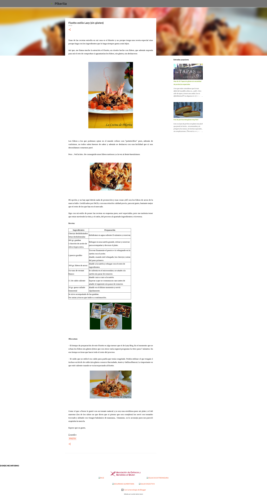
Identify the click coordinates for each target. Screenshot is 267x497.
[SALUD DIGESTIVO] (147, 484)
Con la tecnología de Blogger (135, 490)
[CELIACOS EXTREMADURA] (158, 478)
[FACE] (101, 478)
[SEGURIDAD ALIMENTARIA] (123, 484)
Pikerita (61, 3)
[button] (69, 29)
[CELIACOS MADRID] (126, 478)
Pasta (72, 438)
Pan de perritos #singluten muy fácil (186, 120)
